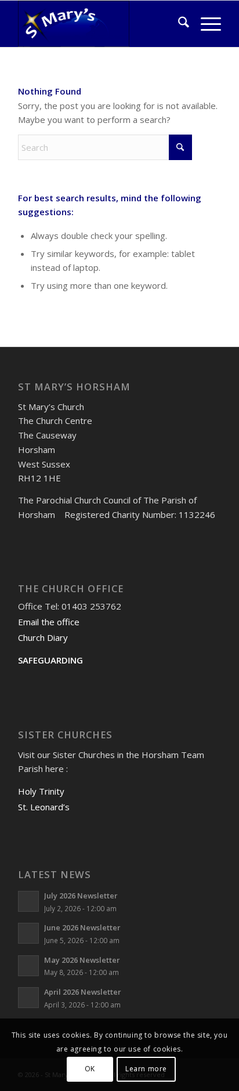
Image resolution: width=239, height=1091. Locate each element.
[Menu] (205, 24)
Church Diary (43, 637)
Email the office (48, 622)
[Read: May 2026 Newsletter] (28, 965)
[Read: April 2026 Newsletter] (28, 997)
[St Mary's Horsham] (99, 24)
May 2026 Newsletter (81, 960)
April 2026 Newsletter (82, 992)
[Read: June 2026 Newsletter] (28, 933)
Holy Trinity (41, 791)
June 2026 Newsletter (82, 927)
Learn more (146, 1069)
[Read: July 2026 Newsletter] (28, 901)
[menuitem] (177, 24)
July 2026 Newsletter (80, 895)
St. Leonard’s (44, 807)
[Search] (177, 24)
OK (90, 1069)
